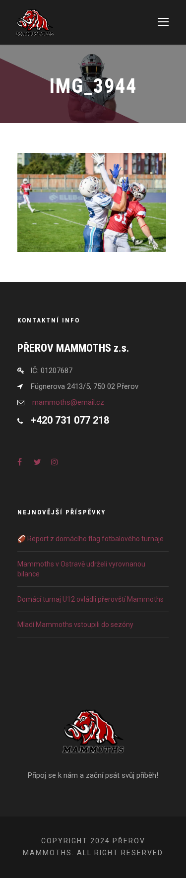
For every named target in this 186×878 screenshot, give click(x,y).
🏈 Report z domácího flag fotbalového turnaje (90, 539)
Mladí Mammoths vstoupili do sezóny (75, 624)
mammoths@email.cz (68, 402)
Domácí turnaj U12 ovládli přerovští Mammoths (90, 599)
